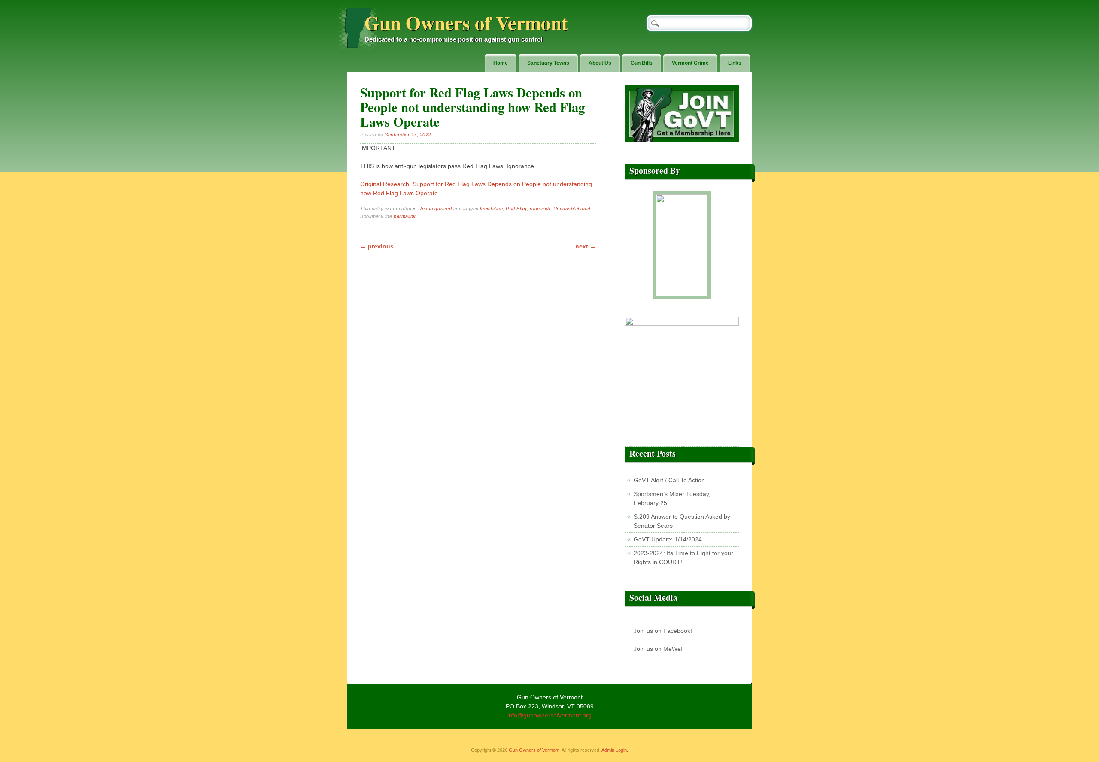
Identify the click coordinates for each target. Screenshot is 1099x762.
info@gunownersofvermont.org (549, 715)
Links (734, 63)
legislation (491, 208)
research (540, 208)
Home (500, 63)
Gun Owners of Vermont (466, 22)
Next (585, 246)
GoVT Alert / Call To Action (669, 480)
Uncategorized (435, 208)
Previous (377, 246)
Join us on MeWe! (658, 648)
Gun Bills (642, 63)
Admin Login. (614, 750)
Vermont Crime (690, 63)
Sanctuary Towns (548, 63)
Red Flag (516, 208)
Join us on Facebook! (663, 630)
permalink (405, 216)
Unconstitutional (571, 208)
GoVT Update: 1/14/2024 (668, 539)
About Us (600, 63)
